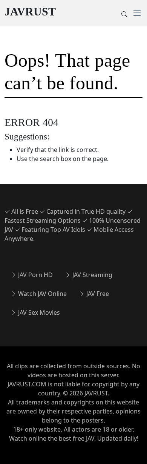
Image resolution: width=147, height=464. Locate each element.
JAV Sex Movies (38, 312)
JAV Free (97, 293)
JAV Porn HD (35, 275)
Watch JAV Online (42, 293)
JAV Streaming (91, 275)
